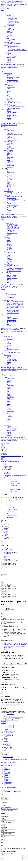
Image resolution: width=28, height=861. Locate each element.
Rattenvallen (10, 78)
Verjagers (6, 293)
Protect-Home (10, 89)
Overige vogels (10, 249)
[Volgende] (5, 566)
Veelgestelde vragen (9, 735)
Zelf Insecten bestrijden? (7, 214)
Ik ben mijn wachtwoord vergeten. (9, 720)
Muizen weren (10, 25)
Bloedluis (9, 154)
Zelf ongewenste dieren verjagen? (9, 328)
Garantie (6, 736)
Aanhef (2, 821)
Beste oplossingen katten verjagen (15, 304)
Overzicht (3, 456)
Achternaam (4, 827)
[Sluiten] (1, 857)
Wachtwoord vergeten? (6, 807)
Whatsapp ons (13, 491)
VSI (8, 36)
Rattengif (9, 74)
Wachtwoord (4, 802)
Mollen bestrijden (8, 336)
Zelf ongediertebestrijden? (7, 437)
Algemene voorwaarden (10, 787)
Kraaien (9, 244)
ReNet (8, 174)
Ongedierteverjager (11, 294)
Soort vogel (6, 237)
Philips (8, 178)
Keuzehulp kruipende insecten (14, 192)
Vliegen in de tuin (11, 198)
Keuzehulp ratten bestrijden (13, 102)
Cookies (6, 790)
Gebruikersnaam (5, 799)
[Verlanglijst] (1, 639)
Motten (8, 144)
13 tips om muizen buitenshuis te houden (17, 50)
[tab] (15, 645)
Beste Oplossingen (8, 42)
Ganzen (9, 241)
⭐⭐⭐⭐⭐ (20, 66)
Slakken (9, 162)
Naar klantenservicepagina (10, 552)
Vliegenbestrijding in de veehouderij (16, 200)
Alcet (8, 262)
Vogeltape (9, 234)
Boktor (8, 153)
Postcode (3, 839)
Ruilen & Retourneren (12, 55)
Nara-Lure (9, 94)
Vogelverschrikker (8, 223)
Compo (8, 189)
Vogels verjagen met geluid (13, 227)
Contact (9, 53)
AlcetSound (10, 380)
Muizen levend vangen (12, 21)
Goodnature (10, 40)
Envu (8, 181)
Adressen (14, 456)
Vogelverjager (10, 297)
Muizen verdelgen (8, 14)
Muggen (9, 146)
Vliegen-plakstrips (11, 139)
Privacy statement (8, 789)
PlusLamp (9, 179)
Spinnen (9, 164)
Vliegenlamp (10, 133)
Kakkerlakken (10, 157)
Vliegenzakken (10, 130)
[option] (14, 571)
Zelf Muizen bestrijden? (6, 64)
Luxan (8, 31)
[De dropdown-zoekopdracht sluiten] (20, 499)
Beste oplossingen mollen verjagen (15, 307)
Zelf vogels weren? (5, 285)
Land (2, 845)
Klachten (9, 60)
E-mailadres (3, 818)
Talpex (8, 342)
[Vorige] (2, 566)
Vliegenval (9, 137)
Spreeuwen (9, 248)
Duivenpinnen (10, 235)
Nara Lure (9, 32)
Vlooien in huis (10, 165)
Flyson (8, 188)
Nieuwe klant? (10, 714)
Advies (5, 750)
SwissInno (9, 33)
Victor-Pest (9, 345)
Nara (8, 405)
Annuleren (3, 723)
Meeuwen (9, 245)
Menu (2, 7)
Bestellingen (20, 456)
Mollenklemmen (11, 339)
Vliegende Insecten (8, 141)
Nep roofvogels (10, 230)
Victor (8, 421)
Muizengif (9, 15)
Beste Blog (6, 350)
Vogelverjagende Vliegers (13, 226)
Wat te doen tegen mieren (13, 199)
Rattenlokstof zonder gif (13, 77)
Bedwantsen (10, 151)
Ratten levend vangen (12, 80)
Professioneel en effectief (16, 285)
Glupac (8, 177)
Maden (8, 158)
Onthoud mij (5, 805)
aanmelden (4, 454)
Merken (6, 26)
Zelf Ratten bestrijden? (6, 122)
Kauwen (9, 242)
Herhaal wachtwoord (6, 833)
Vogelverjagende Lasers (13, 224)
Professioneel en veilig (18, 64)
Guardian (9, 258)
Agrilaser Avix (10, 378)
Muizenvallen (10, 19)
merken (5, 251)
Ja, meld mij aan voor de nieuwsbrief (11, 850)
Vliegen (6, 129)
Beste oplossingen (8, 300)
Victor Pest (9, 35)
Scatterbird (9, 259)
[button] (15, 478)
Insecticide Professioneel (13, 140)
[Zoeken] (2, 445)
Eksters (8, 240)
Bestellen (9, 59)
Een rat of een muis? (12, 105)
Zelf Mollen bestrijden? (6, 367)
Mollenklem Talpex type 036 (11, 560)
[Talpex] (3, 597)
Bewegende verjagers (12, 233)
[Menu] (4, 493)
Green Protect (10, 185)
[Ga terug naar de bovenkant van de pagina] (2, 855)
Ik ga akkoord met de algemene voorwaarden (13, 848)
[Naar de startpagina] (6, 8)
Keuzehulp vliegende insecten (14, 193)
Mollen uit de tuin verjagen (13, 352)
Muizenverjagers (11, 24)
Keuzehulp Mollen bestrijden (14, 349)
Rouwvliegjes (10, 148)
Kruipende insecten (8, 150)
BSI (8, 38)
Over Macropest (8, 747)
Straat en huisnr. (4, 836)
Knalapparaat (10, 231)
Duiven (8, 238)
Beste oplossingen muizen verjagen (15, 301)
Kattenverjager (10, 296)
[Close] (2, 582)
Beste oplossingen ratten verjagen (15, 303)
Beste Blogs (7, 45)
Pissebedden (10, 161)
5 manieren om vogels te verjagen (15, 268)
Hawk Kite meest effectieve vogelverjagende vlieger (13, 310)
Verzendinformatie (11, 56)
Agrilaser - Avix (11, 252)
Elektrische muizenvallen (13, 22)
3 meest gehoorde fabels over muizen (16, 49)
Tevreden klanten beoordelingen (8, 66)
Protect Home (10, 29)
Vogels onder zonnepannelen (14, 271)
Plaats (2, 842)
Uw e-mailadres (5, 716)
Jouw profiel (9, 456)
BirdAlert (9, 261)
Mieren (8, 160)
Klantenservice (7, 52)
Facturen (3, 457)
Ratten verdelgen (8, 73)
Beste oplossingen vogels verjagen (15, 306)
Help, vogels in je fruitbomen (14, 269)
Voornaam (3, 824)
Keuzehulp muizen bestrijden (14, 43)
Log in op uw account (12, 808)
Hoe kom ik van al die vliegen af (15, 196)
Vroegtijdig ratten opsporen (13, 108)
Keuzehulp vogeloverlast (13, 265)
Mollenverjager (10, 299)
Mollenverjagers (11, 338)
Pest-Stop (9, 28)
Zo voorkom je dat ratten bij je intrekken (17, 106)
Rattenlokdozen (11, 75)
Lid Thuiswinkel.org (14, 331)
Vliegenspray (10, 136)
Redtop (8, 171)
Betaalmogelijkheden (12, 57)
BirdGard (9, 257)
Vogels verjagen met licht (13, 228)
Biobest (9, 186)
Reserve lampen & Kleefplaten (14, 134)
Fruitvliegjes (10, 143)
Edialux (9, 182)
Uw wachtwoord (5, 718)
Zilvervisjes (10, 167)
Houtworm (9, 155)
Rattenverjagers (10, 82)
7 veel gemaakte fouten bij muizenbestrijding (13, 47)
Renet (8, 91)
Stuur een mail (13, 485)
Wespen (9, 147)
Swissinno (9, 418)
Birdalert (9, 381)
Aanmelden (3, 453)
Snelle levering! (13, 67)
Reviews (9, 62)
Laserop (9, 254)
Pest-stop (9, 406)
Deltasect (9, 184)
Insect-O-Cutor (10, 172)
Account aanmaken (11, 851)
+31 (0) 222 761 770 (15, 483)
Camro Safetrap (11, 39)
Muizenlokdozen (11, 17)
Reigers (9, 247)
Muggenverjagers (11, 131)
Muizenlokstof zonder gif (13, 18)
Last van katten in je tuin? (13, 313)
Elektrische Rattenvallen (13, 81)
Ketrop (8, 255)
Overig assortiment (8, 375)
